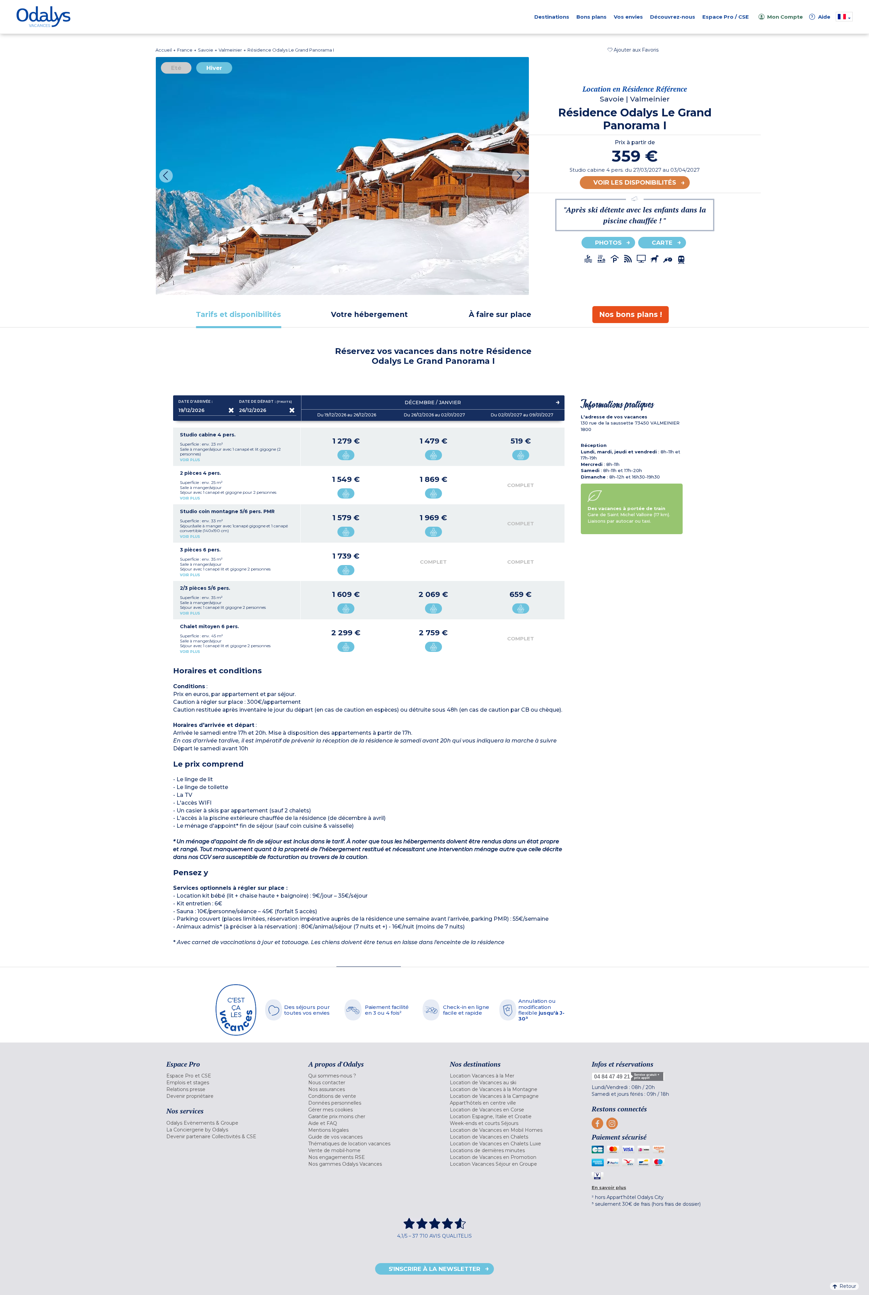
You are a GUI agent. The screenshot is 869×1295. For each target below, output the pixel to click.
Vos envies (628, 17)
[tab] (238, 314)
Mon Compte (785, 17)
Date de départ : (266, 401)
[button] (633, 50)
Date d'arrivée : (195, 401)
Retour (847, 1286)
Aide (820, 17)
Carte (662, 242)
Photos (608, 242)
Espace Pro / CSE (725, 17)
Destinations (551, 17)
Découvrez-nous (672, 17)
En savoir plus (609, 1187)
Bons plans (591, 17)
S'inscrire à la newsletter (434, 1268)
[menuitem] (228, 1075)
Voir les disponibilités (634, 182)
